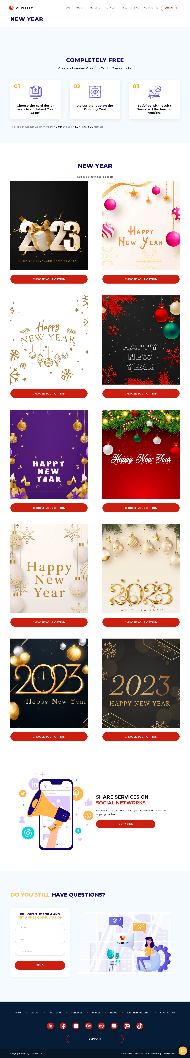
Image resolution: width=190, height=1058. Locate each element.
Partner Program (138, 1012)
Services (111, 8)
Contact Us (151, 8)
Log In (169, 8)
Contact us (167, 1012)
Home (67, 8)
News (136, 8)
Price (124, 8)
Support (95, 1038)
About (80, 8)
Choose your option (49, 279)
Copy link (126, 824)
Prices (96, 1012)
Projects (94, 8)
